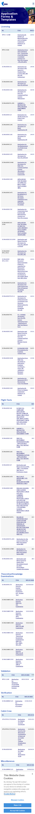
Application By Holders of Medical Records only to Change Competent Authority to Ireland (23, 40)
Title (19, 30)
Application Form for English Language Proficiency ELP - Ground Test (19, 590)
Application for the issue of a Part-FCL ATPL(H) (23, 156)
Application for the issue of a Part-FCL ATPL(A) (23, 83)
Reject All (17, 805)
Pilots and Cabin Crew (6, 11)
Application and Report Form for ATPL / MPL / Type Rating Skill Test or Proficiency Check (23, 468)
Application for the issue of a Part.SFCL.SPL (22, 252)
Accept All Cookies (17, 811)
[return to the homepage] (4, 3)
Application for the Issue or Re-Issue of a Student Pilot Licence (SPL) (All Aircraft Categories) (23, 72)
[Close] (32, 774)
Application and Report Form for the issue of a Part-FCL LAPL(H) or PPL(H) (23, 243)
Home (2, 10)
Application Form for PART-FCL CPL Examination (19, 603)
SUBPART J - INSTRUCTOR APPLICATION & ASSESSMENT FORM (22, 107)
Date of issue (30, 580)
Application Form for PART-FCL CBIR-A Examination (19, 663)
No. (3, 30)
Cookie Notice (9, 794)
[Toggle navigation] (33, 3)
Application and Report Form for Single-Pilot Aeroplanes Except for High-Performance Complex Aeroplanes (23, 564)
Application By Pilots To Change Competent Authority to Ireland (23, 392)
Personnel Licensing (10, 10)
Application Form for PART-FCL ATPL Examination (19, 615)
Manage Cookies (17, 800)
